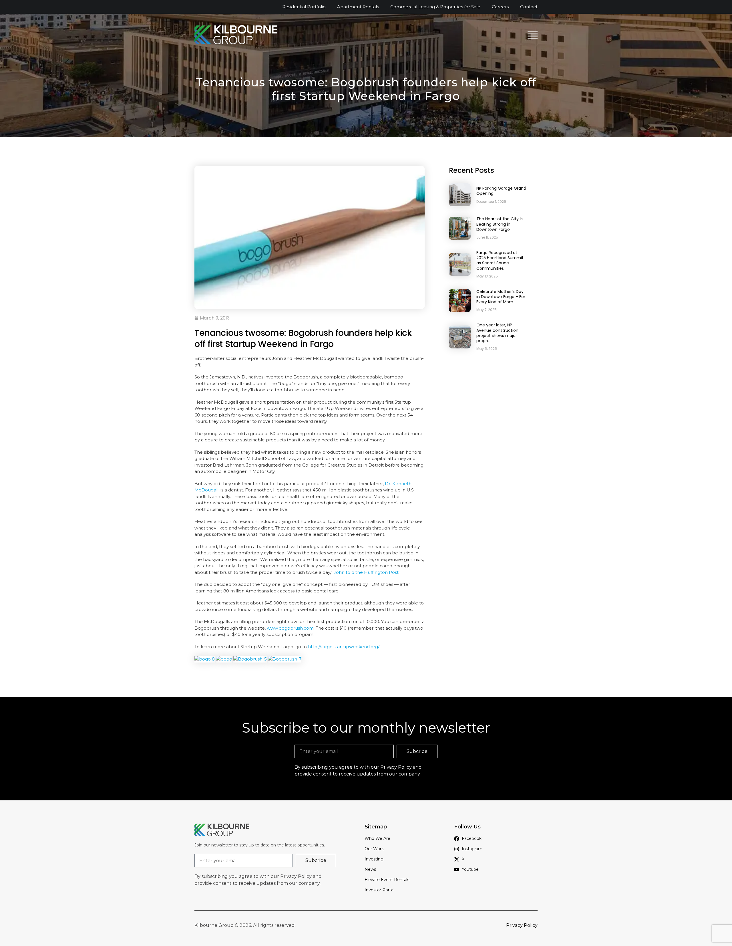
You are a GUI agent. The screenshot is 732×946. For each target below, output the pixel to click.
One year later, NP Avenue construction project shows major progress (497, 333)
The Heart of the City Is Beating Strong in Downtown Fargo (499, 224)
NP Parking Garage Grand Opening (501, 190)
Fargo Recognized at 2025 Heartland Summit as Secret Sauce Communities (500, 260)
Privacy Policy (396, 767)
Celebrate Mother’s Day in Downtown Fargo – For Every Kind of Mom (500, 297)
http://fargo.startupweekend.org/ (343, 646)
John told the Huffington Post (366, 572)
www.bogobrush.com (290, 628)
